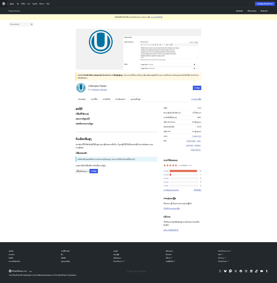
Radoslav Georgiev (99, 90)
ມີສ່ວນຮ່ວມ (169, 251)
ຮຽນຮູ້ (115, 251)
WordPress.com (224, 251)
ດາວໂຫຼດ (197, 88)
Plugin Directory (14, 11)
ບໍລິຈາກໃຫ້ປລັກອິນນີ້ (171, 230)
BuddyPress (223, 261)
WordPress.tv (119, 261)
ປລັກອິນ (63, 258)
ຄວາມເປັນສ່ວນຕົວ (14, 261)
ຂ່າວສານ (11, 254)
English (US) (197, 136)
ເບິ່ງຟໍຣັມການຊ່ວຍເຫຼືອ (172, 208)
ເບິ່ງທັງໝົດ (197, 190)
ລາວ (30, 271)
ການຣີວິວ (94, 99)
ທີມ (62, 254)
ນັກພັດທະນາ (117, 258)
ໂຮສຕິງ (11, 258)
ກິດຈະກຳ (169, 254)
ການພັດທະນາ (120, 99)
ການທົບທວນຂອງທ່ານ (171, 190)
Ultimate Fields (97, 86)
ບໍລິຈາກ (169, 258)
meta (198, 141)
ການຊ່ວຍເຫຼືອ (196, 99)
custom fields (191, 141)
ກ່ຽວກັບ (11, 251)
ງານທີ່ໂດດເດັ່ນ (65, 251)
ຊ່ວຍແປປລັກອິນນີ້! (156, 17)
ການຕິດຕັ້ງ (106, 99)
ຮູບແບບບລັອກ (65, 261)
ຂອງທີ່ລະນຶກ (170, 261)
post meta (189, 145)
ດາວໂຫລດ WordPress (265, 4)
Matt (220, 254)
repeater (197, 145)
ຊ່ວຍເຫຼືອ (116, 254)
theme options (195, 150)
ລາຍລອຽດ (82, 99)
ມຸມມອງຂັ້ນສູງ (135, 99)
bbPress (222, 258)
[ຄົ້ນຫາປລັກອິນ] (31, 24)
